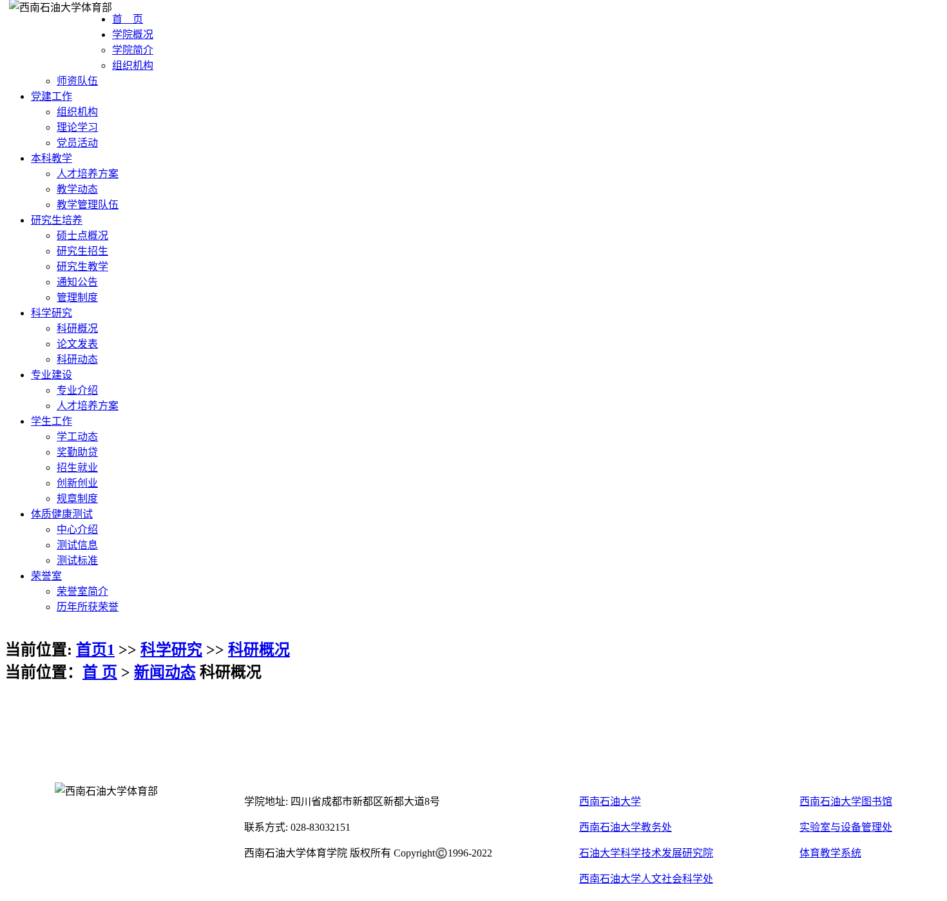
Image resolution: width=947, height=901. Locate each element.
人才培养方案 (88, 173)
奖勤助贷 (77, 452)
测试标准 (77, 560)
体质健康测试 (62, 514)
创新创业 (77, 483)
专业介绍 (77, 390)
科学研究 (51, 312)
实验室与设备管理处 (845, 827)
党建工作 (51, 96)
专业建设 (51, 374)
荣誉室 (46, 575)
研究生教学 (82, 266)
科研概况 (77, 328)
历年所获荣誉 (88, 606)
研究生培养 (56, 220)
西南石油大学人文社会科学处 (646, 878)
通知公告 (77, 281)
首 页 (127, 19)
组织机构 (132, 65)
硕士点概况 (82, 235)
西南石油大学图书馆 (845, 801)
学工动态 (77, 436)
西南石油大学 (610, 801)
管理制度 (77, 297)
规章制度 (77, 498)
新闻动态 (165, 672)
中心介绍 (77, 529)
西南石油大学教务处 (625, 827)
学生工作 (51, 421)
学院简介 (132, 49)
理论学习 (77, 127)
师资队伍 (77, 80)
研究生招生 (82, 251)
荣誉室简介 (82, 591)
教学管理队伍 (88, 204)
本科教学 (51, 158)
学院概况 (132, 34)
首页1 (95, 649)
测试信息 (77, 544)
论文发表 (77, 343)
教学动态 (77, 189)
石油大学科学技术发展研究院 (646, 853)
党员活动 (77, 142)
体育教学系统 (830, 853)
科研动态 (77, 359)
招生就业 (77, 467)
